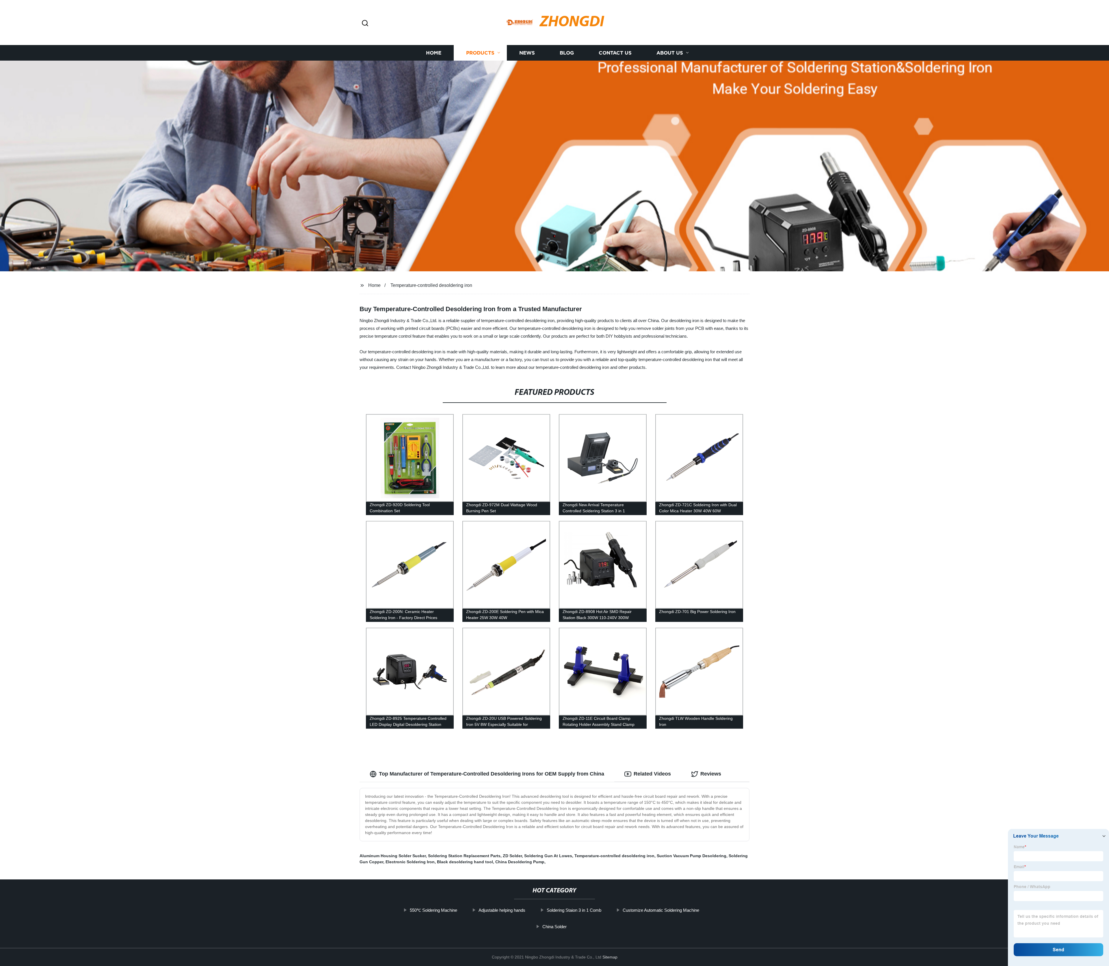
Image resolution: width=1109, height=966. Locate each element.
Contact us (615, 52)
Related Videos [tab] (652, 774)
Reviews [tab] (710, 774)
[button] (365, 23)
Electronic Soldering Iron (410, 862)
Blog (567, 52)
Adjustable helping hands (502, 910)
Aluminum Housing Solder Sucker (393, 855)
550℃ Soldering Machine (433, 910)
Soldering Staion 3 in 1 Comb (574, 910)
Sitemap (609, 957)
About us (669, 52)
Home (433, 52)
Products (480, 52)
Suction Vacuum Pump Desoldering (691, 855)
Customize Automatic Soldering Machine (661, 910)
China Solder (554, 926)
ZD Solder (512, 855)
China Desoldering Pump (519, 862)
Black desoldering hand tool (465, 862)
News (527, 52)
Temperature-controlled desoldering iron (431, 285)
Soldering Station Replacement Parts (464, 855)
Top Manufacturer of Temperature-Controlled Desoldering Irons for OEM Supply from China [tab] (491, 774)
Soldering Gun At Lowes (548, 855)
